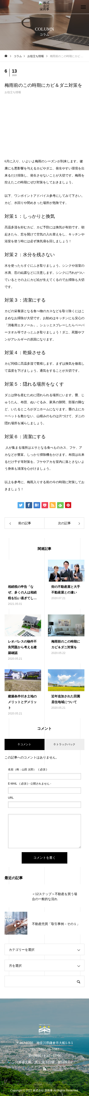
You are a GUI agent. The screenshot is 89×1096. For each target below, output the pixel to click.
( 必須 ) (27, 769)
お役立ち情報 (13, 92)
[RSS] (44, 1068)
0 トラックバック (64, 744)
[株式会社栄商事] (44, 7)
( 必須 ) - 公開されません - (29, 783)
